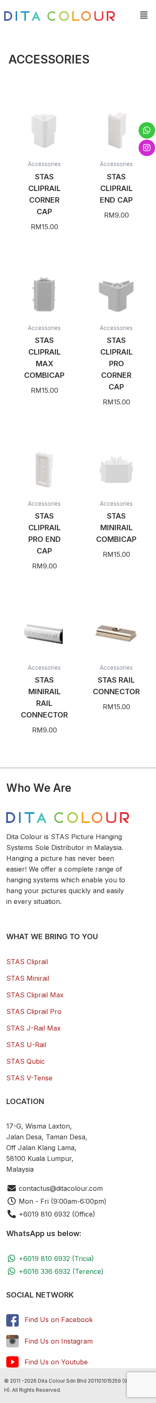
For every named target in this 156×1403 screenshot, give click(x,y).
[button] (144, 15)
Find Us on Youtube (56, 1362)
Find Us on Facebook (59, 1319)
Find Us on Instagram (59, 1341)
